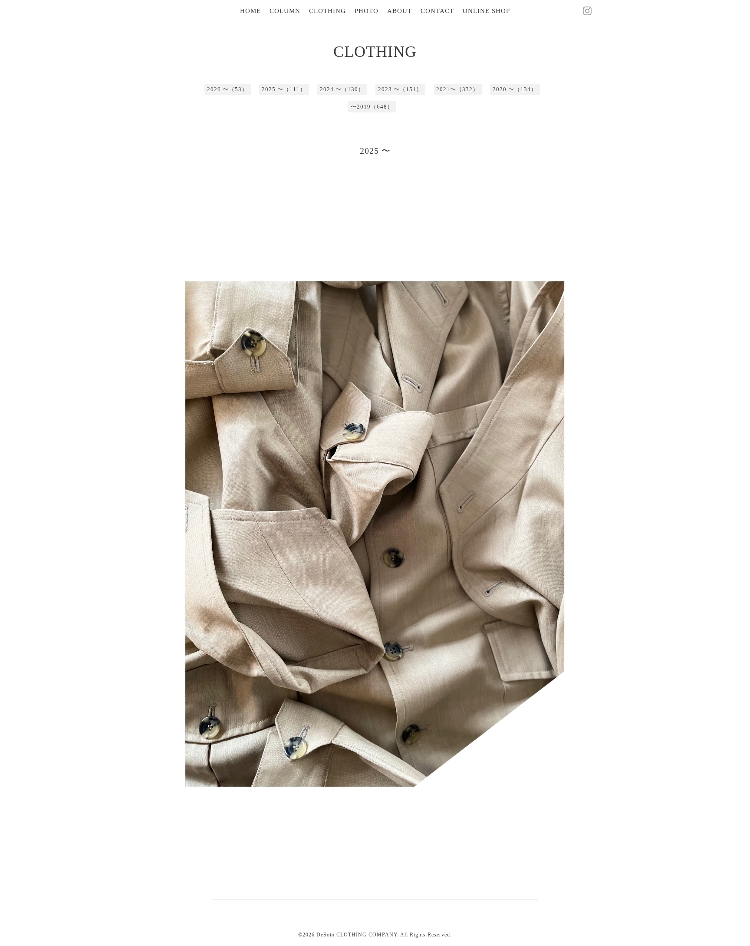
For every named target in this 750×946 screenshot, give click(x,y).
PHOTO (366, 10)
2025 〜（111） (284, 89)
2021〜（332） (457, 89)
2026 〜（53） (227, 89)
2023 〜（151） (400, 89)
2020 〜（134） (515, 89)
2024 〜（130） (342, 89)
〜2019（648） (372, 106)
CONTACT (437, 10)
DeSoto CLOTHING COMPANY (356, 935)
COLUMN (285, 10)
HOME (250, 10)
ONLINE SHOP (486, 10)
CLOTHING (327, 10)
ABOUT (399, 10)
